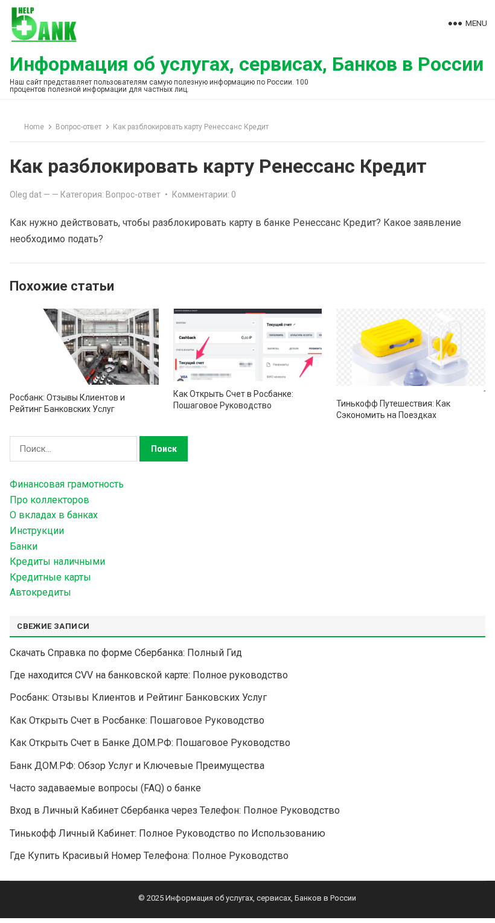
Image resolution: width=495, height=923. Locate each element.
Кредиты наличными (57, 561)
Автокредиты (40, 592)
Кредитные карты (50, 577)
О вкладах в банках (54, 515)
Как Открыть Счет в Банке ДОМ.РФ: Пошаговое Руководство (150, 742)
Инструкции (37, 530)
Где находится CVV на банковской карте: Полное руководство (149, 675)
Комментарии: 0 (204, 194)
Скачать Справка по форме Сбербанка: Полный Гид (126, 652)
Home (34, 127)
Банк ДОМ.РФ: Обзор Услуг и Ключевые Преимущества (137, 765)
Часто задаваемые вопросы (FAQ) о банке (105, 788)
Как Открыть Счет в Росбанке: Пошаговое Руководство (137, 720)
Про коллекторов (49, 500)
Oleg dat (26, 194)
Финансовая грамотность (67, 484)
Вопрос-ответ (78, 127)
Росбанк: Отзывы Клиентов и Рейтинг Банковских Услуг (138, 697)
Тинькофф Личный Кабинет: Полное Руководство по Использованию (167, 833)
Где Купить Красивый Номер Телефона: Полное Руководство (149, 855)
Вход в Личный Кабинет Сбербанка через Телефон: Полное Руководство (175, 810)
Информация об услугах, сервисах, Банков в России (247, 64)
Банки (23, 546)
